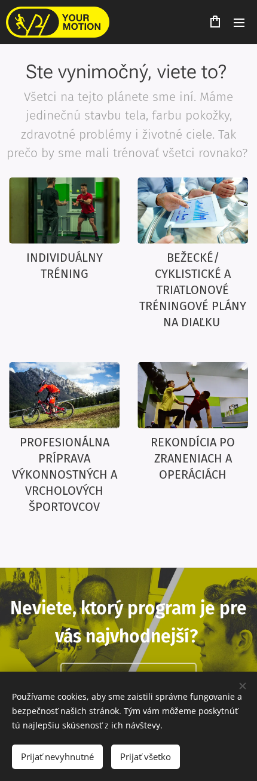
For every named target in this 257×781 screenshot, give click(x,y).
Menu (239, 22)
